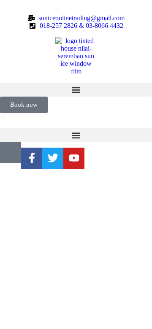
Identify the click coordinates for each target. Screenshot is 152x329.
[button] (76, 90)
